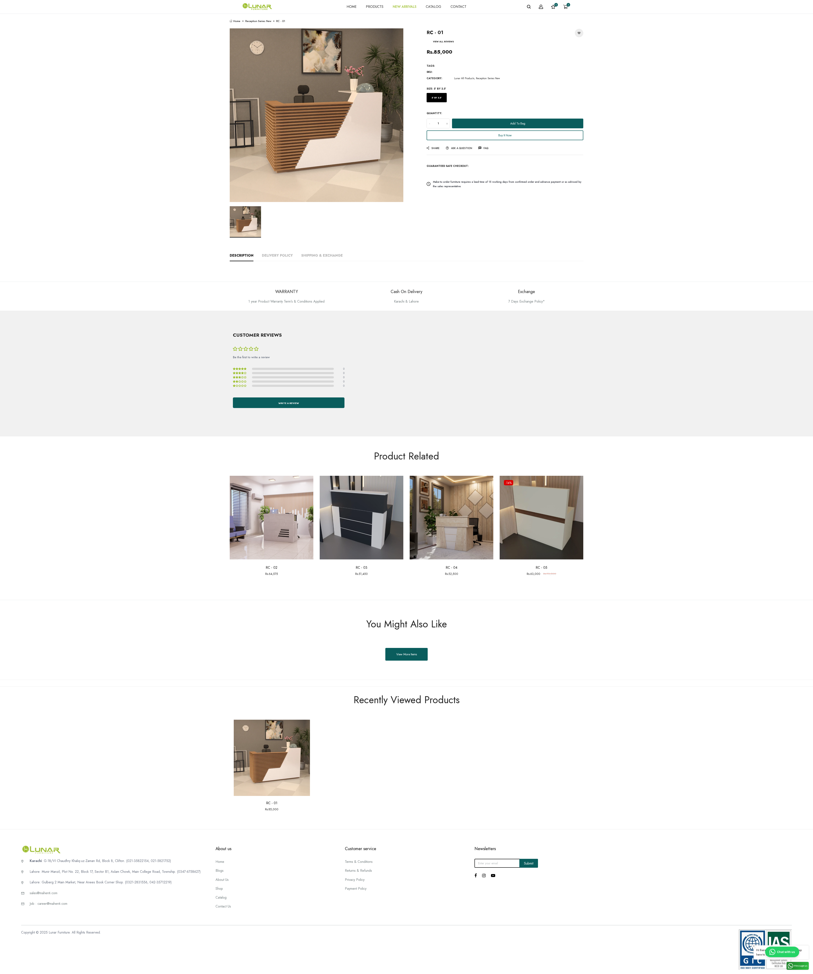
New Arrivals (404, 6)
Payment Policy (355, 888)
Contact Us (223, 906)
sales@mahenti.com (43, 893)
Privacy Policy (355, 879)
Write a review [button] (288, 403)
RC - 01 (271, 803)
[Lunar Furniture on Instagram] (484, 875)
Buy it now (505, 135)
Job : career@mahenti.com (48, 903)
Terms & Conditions (359, 861)
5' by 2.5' (437, 97)
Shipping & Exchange (322, 255)
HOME (352, 6)
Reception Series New (258, 21)
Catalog (221, 897)
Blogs (220, 870)
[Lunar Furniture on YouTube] (493, 875)
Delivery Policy (277, 255)
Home (236, 21)
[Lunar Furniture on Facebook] (475, 875)
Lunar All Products (464, 78)
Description (241, 255)
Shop (219, 888)
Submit (528, 863)
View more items (406, 654)
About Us (222, 879)
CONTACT (458, 6)
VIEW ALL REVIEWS (443, 41)
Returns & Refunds (358, 870)
